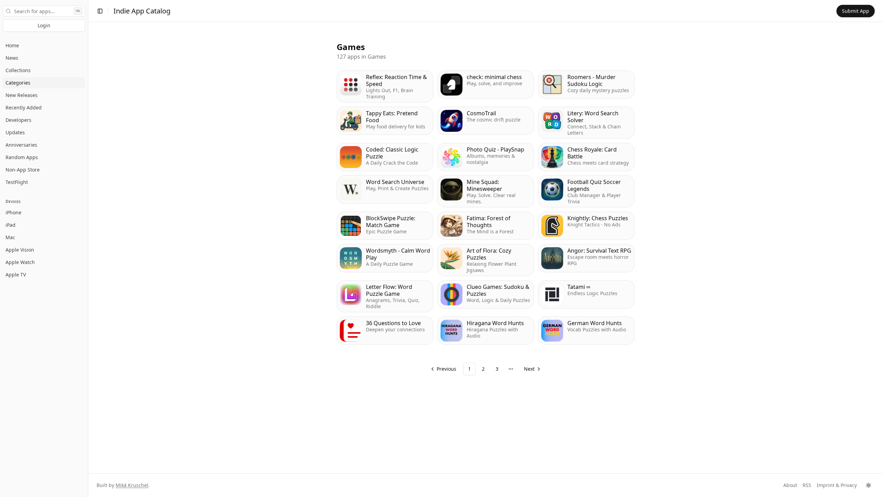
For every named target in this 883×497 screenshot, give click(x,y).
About (790, 485)
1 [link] (469, 369)
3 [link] (497, 369)
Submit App (855, 11)
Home (12, 45)
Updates (15, 132)
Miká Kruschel (132, 485)
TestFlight (17, 182)
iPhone (13, 212)
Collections (18, 70)
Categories (18, 82)
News (12, 58)
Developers (18, 120)
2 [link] (483, 369)
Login (44, 25)
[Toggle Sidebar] (88, 248)
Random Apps (22, 157)
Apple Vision (20, 249)
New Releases (22, 95)
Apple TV (16, 274)
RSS (807, 485)
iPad (11, 225)
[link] (531, 369)
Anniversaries (21, 145)
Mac (10, 237)
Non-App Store (23, 169)
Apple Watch (20, 262)
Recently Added (24, 107)
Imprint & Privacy (837, 485)
